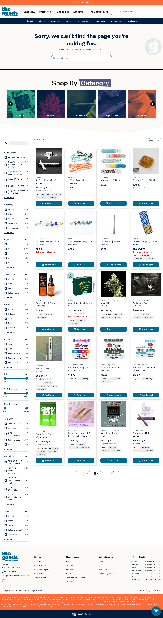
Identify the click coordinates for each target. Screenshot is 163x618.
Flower (51, 115)
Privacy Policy (145, 591)
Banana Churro (43, 368)
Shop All (21, 115)
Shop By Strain (40, 577)
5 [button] (102, 473)
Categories (45, 11)
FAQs (100, 561)
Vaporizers (111, 115)
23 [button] (112, 473)
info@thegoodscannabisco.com (15, 575)
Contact (69, 565)
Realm (135, 239)
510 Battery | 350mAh (111, 241)
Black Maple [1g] (141, 433)
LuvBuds (72, 177)
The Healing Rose (75, 364)
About (68, 561)
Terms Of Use (156, 591)
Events (69, 573)
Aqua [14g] (105, 303)
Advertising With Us (106, 573)
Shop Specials (40, 565)
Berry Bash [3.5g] (44, 434)
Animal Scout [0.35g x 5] (80, 303)
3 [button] (92, 473)
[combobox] (137, 12)
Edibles (142, 115)
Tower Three (138, 430)
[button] (6, 143)
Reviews (69, 569)
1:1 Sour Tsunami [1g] (46, 180)
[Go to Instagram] (3, 580)
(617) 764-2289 (9, 571)
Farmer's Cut (41, 366)
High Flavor (73, 430)
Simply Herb (41, 431)
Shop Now (29, 11)
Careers (69, 581)
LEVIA (38, 300)
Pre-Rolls (81, 115)
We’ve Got (81, 2)
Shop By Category (41, 569)
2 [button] (87, 473)
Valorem (39, 177)
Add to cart (50, 203)
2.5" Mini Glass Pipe (77, 180)
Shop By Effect (40, 573)
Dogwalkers (73, 300)
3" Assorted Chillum (110, 180)
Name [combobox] (150, 140)
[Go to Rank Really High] (81, 614)
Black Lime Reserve (109, 433)
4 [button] (97, 473)
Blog (100, 565)
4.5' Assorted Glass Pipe (80, 241)
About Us (78, 11)
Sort (149, 138)
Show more (9, 198)
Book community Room (76, 577)
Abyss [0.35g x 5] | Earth (145, 241)
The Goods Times (98, 11)
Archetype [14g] (140, 303)
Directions (102, 569)
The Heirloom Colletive (109, 300)
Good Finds (63, 11)
